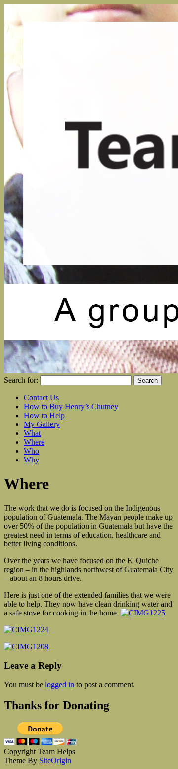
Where (34, 442)
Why (31, 460)
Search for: (21, 380)
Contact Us (41, 397)
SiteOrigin (55, 760)
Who (31, 451)
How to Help (44, 415)
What (32, 433)
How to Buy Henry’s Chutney (71, 406)
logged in (59, 684)
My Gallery (42, 424)
